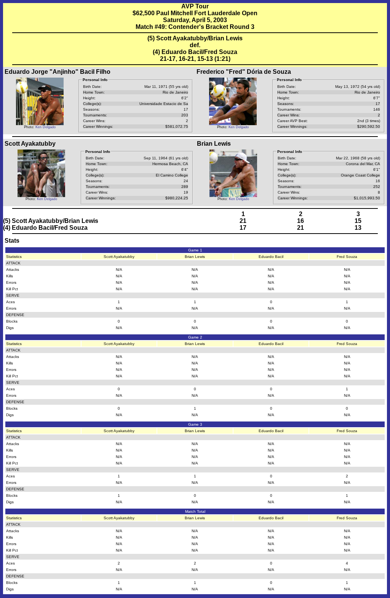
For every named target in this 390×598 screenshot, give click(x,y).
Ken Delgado (45, 127)
